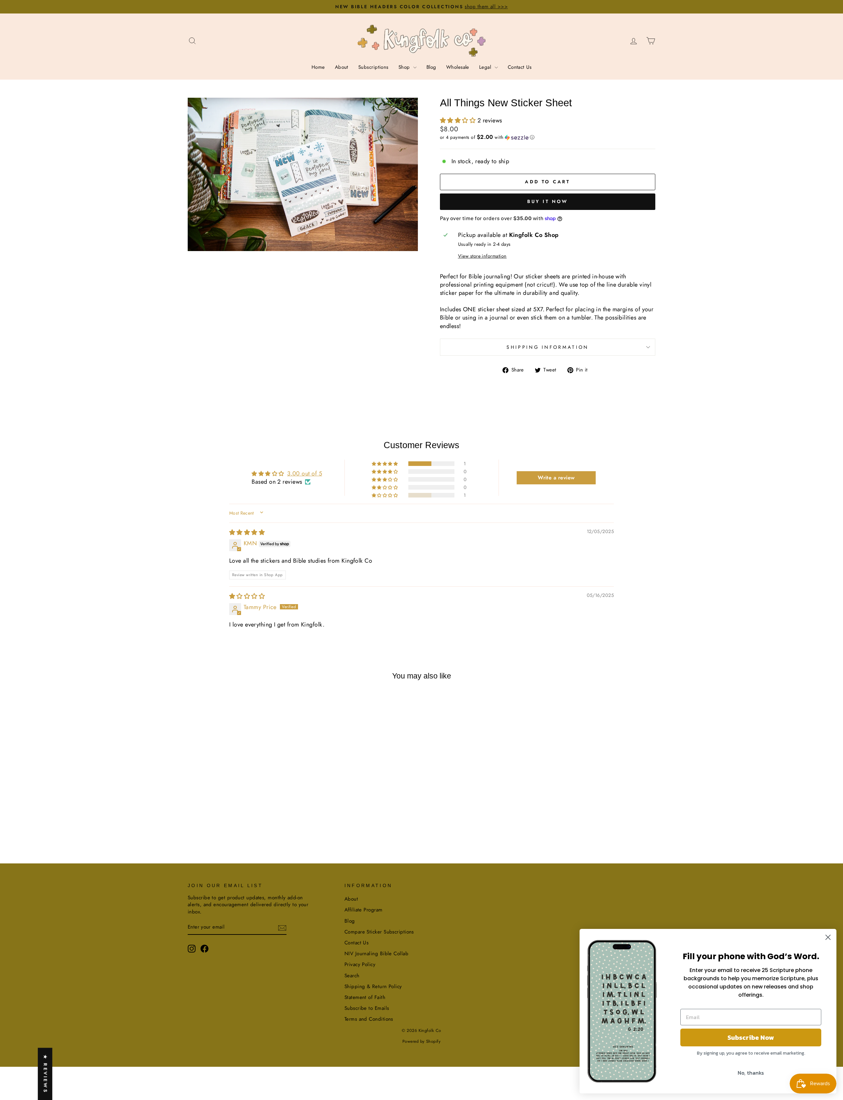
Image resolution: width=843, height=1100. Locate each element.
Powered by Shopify (421, 1041)
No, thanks (751, 1073)
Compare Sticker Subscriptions (379, 931)
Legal (486, 67)
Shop (405, 67)
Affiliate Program (363, 909)
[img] (247, 532)
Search (352, 975)
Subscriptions (373, 67)
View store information (482, 256)
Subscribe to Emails (366, 1008)
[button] (458, 120)
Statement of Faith (364, 997)
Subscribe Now (750, 1037)
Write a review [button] (556, 477)
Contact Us (520, 67)
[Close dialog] (828, 937)
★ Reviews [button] (45, 1074)
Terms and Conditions (368, 1019)
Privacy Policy (359, 964)
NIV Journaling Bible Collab (376, 953)
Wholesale (457, 67)
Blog (431, 67)
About (341, 67)
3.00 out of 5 (304, 473)
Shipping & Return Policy (373, 986)
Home (318, 67)
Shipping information (547, 347)
